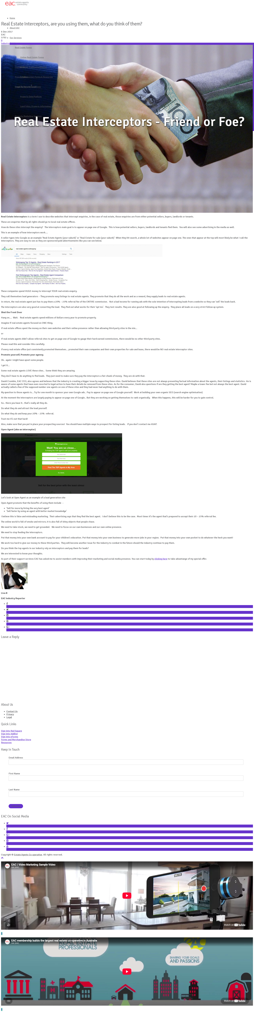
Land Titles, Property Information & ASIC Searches (43, 106)
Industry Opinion (9, 43)
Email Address (16, 757)
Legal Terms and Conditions (28, 86)
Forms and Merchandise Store (16, 739)
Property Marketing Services (28, 116)
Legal (9, 717)
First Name (14, 773)
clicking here (160, 558)
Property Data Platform (31, 96)
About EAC (15, 28)
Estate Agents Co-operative (28, 854)
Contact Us (20, 67)
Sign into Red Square (11, 730)
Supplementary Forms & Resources (36, 77)
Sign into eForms (9, 736)
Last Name (14, 789)
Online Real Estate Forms (32, 57)
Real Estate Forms (23, 47)
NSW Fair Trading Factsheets (33, 67)
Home (12, 18)
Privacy (10, 714)
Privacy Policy (21, 77)
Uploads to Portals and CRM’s (33, 126)
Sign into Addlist (9, 733)
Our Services (16, 37)
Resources (6, 742)
